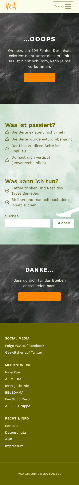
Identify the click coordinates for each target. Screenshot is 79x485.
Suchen (12, 216)
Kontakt (11, 426)
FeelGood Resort (19, 399)
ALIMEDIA (13, 379)
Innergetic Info (17, 386)
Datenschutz (15, 432)
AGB (8, 439)
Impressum (14, 446)
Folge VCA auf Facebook (24, 346)
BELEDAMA (14, 392)
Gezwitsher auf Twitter (23, 352)
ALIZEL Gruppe (17, 406)
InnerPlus (13, 372)
